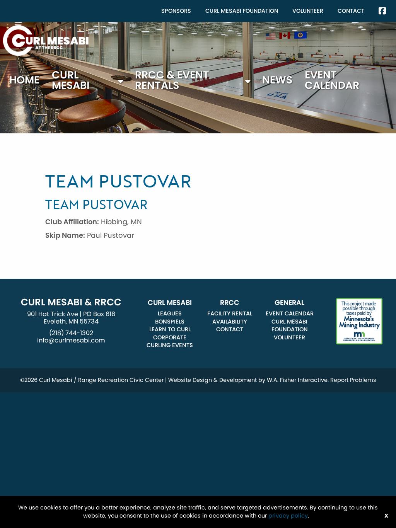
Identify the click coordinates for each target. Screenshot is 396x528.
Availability (229, 321)
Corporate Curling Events (170, 341)
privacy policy (288, 515)
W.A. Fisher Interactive (297, 380)
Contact (351, 11)
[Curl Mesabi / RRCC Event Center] (46, 40)
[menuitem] (176, 11)
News (277, 80)
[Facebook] (382, 11)
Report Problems (353, 380)
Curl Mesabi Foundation (241, 11)
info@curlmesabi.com (71, 340)
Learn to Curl (170, 329)
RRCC (229, 302)
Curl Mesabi (71, 80)
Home (24, 80)
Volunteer (307, 11)
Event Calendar (332, 80)
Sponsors (176, 11)
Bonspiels (169, 321)
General (289, 302)
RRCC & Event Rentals (172, 80)
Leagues (170, 313)
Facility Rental (229, 313)
